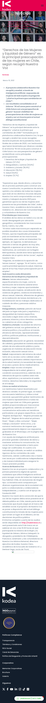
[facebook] (7, 689)
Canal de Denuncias (10, 652)
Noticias (5, 75)
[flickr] (28, 689)
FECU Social (7, 648)
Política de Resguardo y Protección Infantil (19, 656)
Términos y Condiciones (12, 644)
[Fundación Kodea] (6, 5)
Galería (5, 676)
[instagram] (20, 689)
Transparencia (8, 640)
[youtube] (11, 689)
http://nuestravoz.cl (31, 522)
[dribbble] (24, 689)
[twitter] (3, 689)
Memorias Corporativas (12, 668)
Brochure (6, 672)
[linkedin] (16, 689)
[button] (29, 698)
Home (21, 20)
